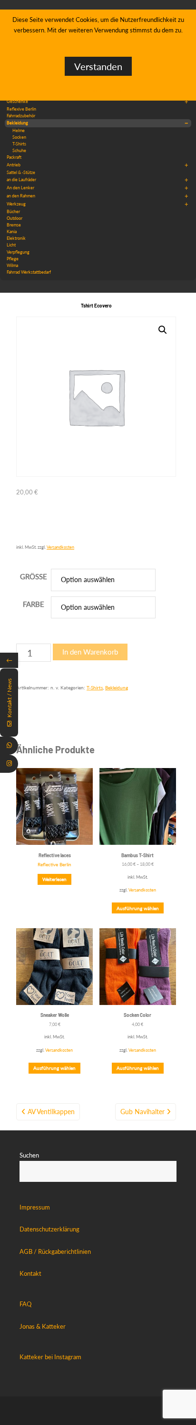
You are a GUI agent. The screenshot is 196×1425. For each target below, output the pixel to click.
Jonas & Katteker (43, 1326)
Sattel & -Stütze (21, 172)
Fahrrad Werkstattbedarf (29, 272)
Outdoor (14, 218)
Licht (11, 244)
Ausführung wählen (138, 908)
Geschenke (97, 101)
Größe (33, 576)
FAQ (25, 1304)
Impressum (35, 1207)
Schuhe (19, 150)
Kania (12, 231)
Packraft (14, 157)
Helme (18, 130)
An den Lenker (97, 188)
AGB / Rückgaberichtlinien (55, 1251)
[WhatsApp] (9, 746)
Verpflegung (18, 252)
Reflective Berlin (54, 864)
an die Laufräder (97, 180)
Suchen (29, 1155)
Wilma (12, 265)
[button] (162, 329)
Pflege (13, 258)
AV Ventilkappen (51, 1111)
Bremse (14, 224)
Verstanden (98, 66)
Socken (19, 137)
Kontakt (30, 1273)
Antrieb (97, 165)
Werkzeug (97, 204)
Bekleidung (97, 123)
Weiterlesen (54, 879)
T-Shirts (19, 143)
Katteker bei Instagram (50, 1357)
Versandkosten (60, 547)
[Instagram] (9, 764)
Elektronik (16, 238)
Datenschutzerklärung (49, 1229)
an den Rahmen (97, 196)
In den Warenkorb (90, 651)
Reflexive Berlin (21, 109)
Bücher (13, 211)
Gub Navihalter (142, 1111)
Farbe (33, 604)
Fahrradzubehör (21, 115)
